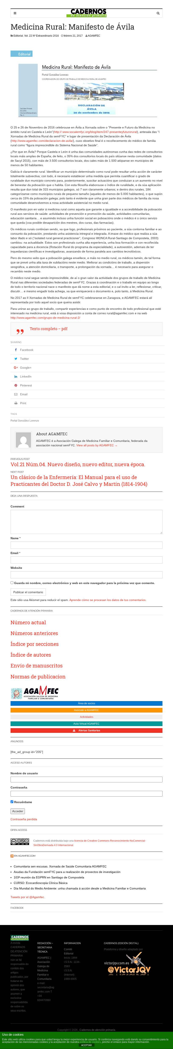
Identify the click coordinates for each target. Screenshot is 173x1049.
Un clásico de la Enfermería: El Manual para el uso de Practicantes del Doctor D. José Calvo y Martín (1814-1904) (79, 480)
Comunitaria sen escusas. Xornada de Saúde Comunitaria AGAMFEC (60, 866)
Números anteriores (34, 633)
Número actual (28, 622)
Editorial (18, 35)
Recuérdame (22, 802)
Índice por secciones (35, 644)
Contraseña (19, 787)
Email (14, 553)
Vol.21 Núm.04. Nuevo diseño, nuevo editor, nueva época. (78, 464)
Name (15, 538)
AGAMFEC (94, 35)
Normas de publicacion (38, 676)
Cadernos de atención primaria (97, 1029)
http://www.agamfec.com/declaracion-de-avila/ (42, 140)
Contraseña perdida (24, 819)
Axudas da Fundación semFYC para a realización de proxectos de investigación (67, 872)
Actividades (86, 716)
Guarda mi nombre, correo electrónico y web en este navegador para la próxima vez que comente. (84, 583)
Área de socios (86, 703)
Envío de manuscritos (37, 665)
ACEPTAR (86, 1045)
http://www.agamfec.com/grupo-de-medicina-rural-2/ (45, 317)
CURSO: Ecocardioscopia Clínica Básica (41, 883)
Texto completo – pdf (49, 328)
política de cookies (90, 1042)
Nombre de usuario (24, 773)
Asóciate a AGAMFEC (86, 710)
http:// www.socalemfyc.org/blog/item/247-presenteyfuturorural (95, 132)
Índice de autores (31, 654)
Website (16, 567)
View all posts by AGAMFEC (97, 445)
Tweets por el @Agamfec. (28, 897)
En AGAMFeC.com (24, 855)
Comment (17, 506)
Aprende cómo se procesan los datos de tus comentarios (107, 600)
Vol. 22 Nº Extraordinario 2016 (41, 35)
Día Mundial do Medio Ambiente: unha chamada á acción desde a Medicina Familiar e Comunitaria (80, 888)
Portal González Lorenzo (25, 420)
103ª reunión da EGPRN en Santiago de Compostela (49, 877)
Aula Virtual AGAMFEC (86, 723)
